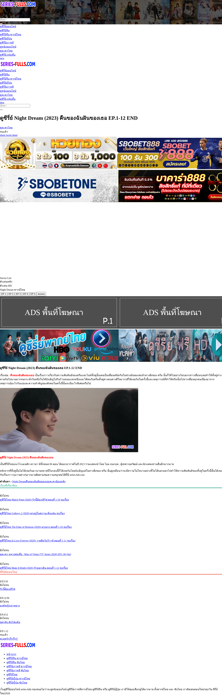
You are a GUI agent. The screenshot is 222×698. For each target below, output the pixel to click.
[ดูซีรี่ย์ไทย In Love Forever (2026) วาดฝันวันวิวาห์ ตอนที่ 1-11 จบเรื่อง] (111, 530)
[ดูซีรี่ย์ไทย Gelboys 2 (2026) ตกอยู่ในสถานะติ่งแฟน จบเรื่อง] (111, 503)
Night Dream (19, 481)
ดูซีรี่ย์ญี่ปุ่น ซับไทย (17, 682)
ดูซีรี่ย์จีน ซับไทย (16, 662)
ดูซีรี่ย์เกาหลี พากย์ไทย (19, 666)
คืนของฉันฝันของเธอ (38, 481)
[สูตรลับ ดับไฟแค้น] (111, 609)
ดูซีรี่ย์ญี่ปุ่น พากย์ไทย (18, 678)
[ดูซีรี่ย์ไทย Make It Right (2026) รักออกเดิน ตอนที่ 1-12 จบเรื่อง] (111, 557)
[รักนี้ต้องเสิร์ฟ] (111, 576)
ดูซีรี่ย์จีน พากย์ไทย (17, 658)
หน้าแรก (11, 654)
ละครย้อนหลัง (57, 481)
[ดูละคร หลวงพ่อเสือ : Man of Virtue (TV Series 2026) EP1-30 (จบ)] (111, 544)
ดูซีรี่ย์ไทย (12, 674)
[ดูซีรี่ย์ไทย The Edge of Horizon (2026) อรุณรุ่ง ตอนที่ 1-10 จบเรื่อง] (111, 516)
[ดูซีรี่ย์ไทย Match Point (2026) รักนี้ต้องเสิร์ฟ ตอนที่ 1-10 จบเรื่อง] (111, 489)
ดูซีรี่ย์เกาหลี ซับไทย (18, 670)
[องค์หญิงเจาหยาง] (111, 592)
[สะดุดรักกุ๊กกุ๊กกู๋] (111, 625)
